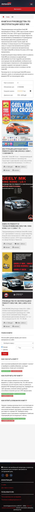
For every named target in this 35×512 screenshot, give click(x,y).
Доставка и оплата (7, 488)
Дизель (5, 349)
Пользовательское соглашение (11, 497)
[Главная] (3, 17)
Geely (7, 17)
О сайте (3, 485)
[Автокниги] (6, 4)
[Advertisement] (17, 442)
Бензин (5, 347)
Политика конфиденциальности (11, 499)
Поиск (5, 353)
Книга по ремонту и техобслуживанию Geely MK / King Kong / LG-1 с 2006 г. (16, 226)
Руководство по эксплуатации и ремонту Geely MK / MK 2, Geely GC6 (16, 302)
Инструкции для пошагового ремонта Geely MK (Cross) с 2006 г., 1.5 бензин (16, 151)
